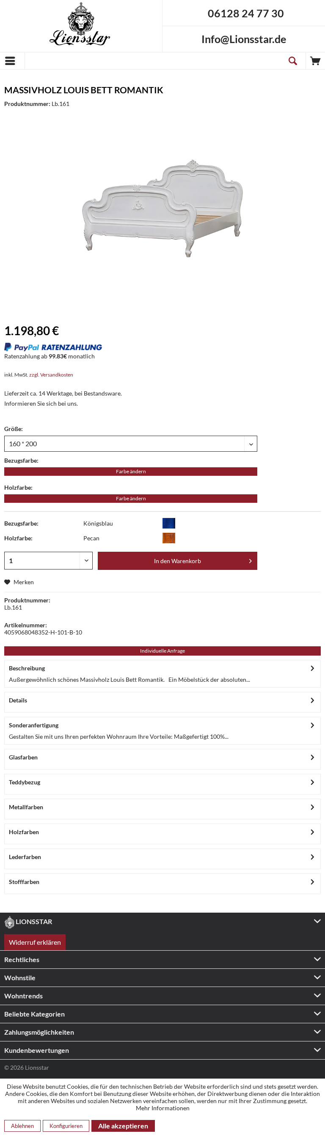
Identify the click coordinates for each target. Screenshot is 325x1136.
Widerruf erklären (35, 942)
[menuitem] (12, 60)
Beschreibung (27, 668)
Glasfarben (23, 757)
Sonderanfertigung (33, 725)
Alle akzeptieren (123, 1126)
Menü (12, 60)
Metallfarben (26, 807)
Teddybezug (24, 782)
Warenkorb (315, 60)
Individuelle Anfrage (162, 651)
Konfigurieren (66, 1125)
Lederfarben (25, 856)
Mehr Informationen (163, 1108)
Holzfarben (24, 831)
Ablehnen (22, 1125)
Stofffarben (24, 881)
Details (18, 700)
